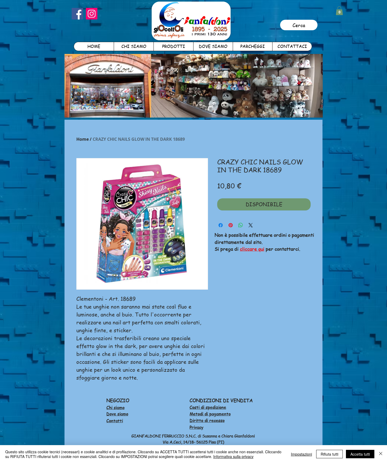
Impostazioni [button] (301, 454)
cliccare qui (252, 248)
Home (82, 139)
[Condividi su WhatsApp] (240, 225)
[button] (339, 10)
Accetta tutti (360, 454)
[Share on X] (250, 225)
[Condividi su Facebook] (220, 225)
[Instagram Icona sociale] (91, 13)
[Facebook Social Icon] (77, 13)
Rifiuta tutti (329, 454)
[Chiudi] (381, 454)
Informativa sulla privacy (233, 456)
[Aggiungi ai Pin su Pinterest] (230, 225)
